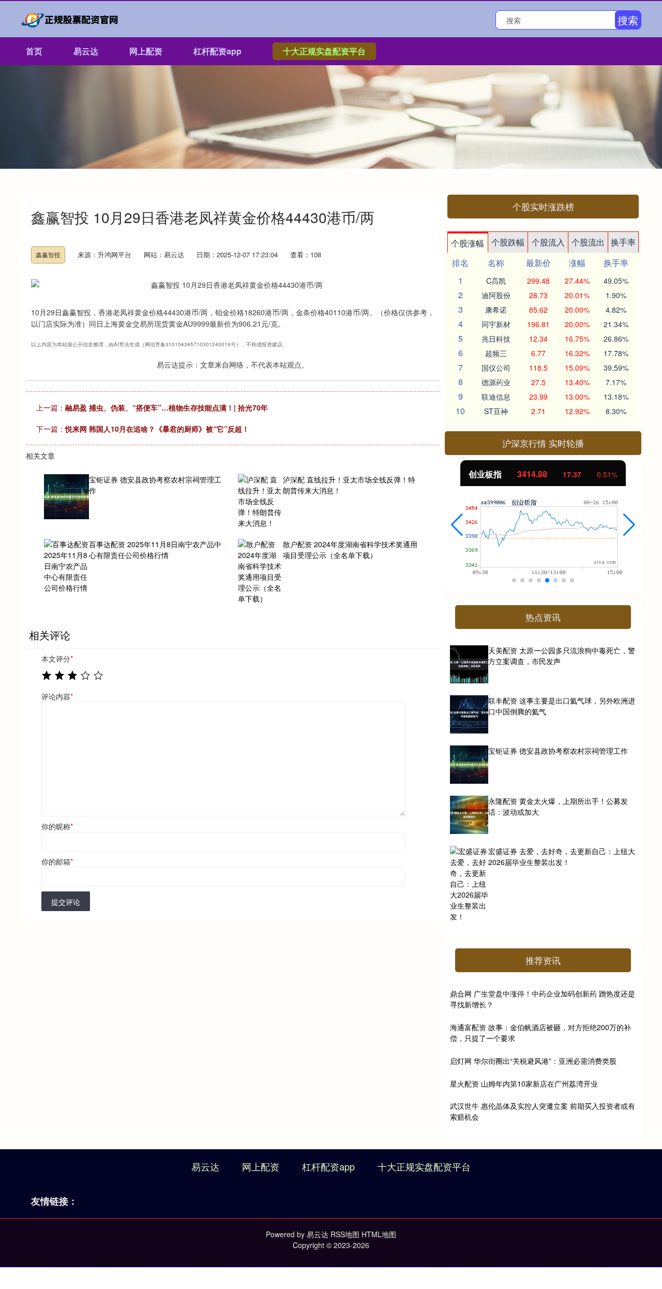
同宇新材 (496, 324)
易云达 (85, 51)
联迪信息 (496, 396)
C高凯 (496, 280)
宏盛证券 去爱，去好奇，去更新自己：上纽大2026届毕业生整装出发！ (561, 856)
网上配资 (145, 51)
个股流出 (588, 242)
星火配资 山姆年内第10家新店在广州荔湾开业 (524, 1083)
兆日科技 (496, 338)
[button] (457, 525)
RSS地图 (344, 1234)
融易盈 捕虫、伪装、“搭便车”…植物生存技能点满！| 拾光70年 (166, 407)
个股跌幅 (507, 242)
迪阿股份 (496, 295)
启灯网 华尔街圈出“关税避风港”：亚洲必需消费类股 (533, 1061)
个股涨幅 (467, 243)
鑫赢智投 (48, 254)
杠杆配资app (217, 51)
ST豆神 (496, 411)
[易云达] (71, 18)
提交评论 (65, 902)
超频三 (496, 353)
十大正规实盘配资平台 (324, 51)
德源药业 (496, 382)
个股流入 (548, 242)
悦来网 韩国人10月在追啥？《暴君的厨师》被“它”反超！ (157, 428)
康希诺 (496, 309)
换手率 (623, 242)
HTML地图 (379, 1234)
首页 (34, 51)
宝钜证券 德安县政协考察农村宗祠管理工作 (558, 750)
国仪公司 (496, 367)
